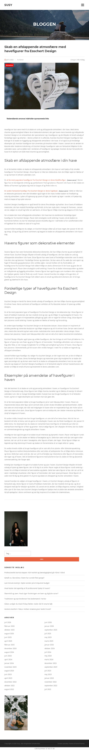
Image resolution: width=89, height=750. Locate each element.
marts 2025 (48, 641)
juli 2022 (47, 689)
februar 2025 (9, 645)
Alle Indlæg (81, 60)
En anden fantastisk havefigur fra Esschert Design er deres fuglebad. (31, 191)
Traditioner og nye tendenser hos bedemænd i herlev (25, 599)
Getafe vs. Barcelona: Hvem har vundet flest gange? (24, 578)
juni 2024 (8, 656)
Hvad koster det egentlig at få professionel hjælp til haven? (27, 588)
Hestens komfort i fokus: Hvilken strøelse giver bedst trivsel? (27, 609)
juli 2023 (47, 671)
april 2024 (8, 659)
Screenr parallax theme (65, 743)
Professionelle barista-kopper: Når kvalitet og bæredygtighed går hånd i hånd (34, 572)
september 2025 (50, 630)
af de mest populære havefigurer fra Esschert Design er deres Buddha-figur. (36, 180)
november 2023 (10, 667)
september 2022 (50, 685)
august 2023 (9, 671)
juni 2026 (48, 622)
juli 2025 (47, 633)
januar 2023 (49, 678)
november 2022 (50, 682)
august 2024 (9, 652)
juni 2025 (8, 637)
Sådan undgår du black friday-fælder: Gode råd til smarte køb (28, 604)
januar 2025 (49, 645)
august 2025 (9, 633)
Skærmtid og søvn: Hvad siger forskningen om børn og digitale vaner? (31, 593)
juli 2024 (47, 652)
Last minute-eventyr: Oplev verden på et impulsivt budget (26, 583)
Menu (83, 5)
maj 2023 (48, 674)
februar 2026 (9, 626)
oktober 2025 (9, 630)
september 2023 (50, 667)
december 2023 (50, 663)
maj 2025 (48, 637)
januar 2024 (9, 663)
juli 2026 (7, 622)
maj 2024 (48, 656)
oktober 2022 (9, 685)
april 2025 (8, 641)
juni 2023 (8, 674)
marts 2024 (48, 659)
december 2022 (10, 682)
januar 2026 (49, 626)
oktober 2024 (49, 648)
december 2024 (10, 648)
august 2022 (9, 689)
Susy (8, 5)
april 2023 (8, 678)
